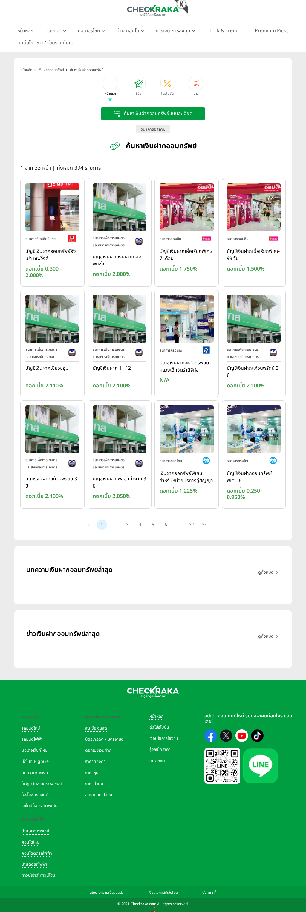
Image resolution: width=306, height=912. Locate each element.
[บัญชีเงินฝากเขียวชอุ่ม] (52, 320)
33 (204, 525)
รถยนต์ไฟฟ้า (32, 739)
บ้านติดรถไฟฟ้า (34, 864)
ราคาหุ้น (92, 772)
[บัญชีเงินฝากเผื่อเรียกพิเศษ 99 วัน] (254, 208)
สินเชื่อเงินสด (96, 728)
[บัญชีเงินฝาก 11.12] (120, 320)
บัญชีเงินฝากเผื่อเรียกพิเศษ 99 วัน (253, 255)
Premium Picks (272, 30)
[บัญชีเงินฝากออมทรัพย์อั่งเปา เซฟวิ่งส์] (52, 208)
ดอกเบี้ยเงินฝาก (98, 750)
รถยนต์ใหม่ (31, 728)
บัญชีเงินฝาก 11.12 (112, 368)
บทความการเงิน (35, 772)
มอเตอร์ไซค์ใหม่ (35, 750)
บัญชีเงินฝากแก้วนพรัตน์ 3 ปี (253, 372)
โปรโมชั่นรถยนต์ (35, 795)
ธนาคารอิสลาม (153, 129)
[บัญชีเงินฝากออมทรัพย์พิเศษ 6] (254, 430)
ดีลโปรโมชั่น (159, 727)
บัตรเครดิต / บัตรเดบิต (104, 739)
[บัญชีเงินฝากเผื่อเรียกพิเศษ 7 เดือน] (187, 208)
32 (191, 525)
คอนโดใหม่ (30, 842)
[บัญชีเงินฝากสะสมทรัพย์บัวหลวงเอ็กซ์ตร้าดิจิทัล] (187, 320)
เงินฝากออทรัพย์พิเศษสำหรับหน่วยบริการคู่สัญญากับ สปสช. (186, 477)
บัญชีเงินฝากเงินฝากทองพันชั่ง (117, 260)
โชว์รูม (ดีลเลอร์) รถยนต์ (42, 783)
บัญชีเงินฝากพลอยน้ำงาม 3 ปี (119, 482)
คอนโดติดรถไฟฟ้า (37, 853)
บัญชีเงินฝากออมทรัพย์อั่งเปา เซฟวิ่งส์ (50, 255)
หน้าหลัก (25, 30)
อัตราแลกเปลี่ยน (98, 795)
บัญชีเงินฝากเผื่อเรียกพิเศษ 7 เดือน (186, 255)
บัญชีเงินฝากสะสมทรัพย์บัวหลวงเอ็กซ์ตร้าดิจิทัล (186, 366)
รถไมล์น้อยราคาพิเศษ (40, 806)
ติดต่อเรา (157, 760)
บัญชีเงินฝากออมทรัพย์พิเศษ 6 (249, 477)
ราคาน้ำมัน (94, 783)
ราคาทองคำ (95, 761)
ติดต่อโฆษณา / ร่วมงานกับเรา (46, 42)
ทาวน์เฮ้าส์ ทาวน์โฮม (38, 875)
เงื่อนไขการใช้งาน (163, 738)
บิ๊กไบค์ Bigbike (35, 761)
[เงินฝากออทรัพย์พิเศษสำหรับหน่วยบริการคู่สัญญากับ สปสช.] (187, 430)
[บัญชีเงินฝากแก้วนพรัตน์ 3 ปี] (254, 320)
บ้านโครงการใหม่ (35, 831)
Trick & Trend (224, 30)
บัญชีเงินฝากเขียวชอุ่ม (46, 368)
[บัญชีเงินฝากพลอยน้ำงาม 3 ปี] (120, 430)
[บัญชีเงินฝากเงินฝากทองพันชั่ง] (120, 208)
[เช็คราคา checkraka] (153, 10)
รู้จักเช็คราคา (160, 749)
